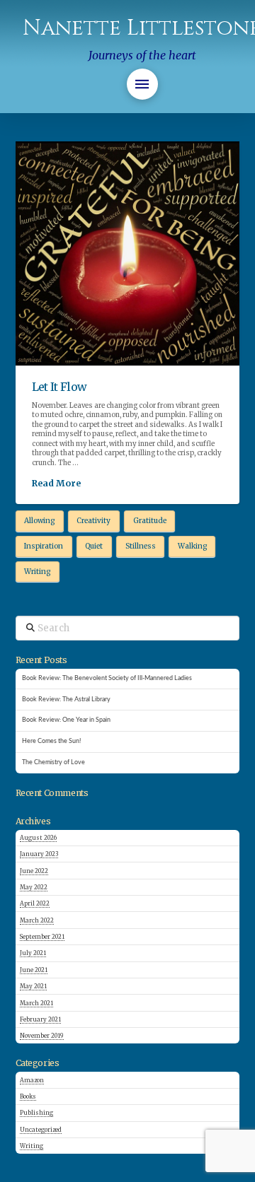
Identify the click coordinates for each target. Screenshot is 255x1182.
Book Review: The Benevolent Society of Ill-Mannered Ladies (107, 678)
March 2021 (36, 1003)
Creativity (93, 520)
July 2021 (33, 952)
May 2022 (33, 887)
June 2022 (34, 870)
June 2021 (33, 969)
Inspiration (43, 546)
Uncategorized (41, 1129)
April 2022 (35, 903)
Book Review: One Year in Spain (66, 720)
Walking (192, 546)
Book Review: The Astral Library (66, 699)
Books (28, 1096)
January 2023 (39, 854)
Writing (37, 571)
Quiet (94, 546)
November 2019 (42, 1035)
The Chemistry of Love (53, 762)
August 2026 (38, 837)
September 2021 (42, 936)
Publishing (36, 1112)
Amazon (32, 1080)
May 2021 (33, 986)
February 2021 (40, 1019)
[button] (142, 84)
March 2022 (37, 920)
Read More (56, 483)
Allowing (39, 520)
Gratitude (149, 520)
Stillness (140, 546)
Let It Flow (59, 387)
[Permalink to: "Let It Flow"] (128, 253)
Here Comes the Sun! (51, 741)
